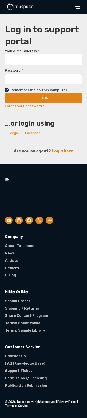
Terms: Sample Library (25, 330)
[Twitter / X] (39, 220)
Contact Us (15, 356)
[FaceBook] (29, 220)
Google (13, 133)
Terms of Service (17, 406)
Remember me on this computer (39, 90)
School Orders (17, 301)
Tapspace (23, 402)
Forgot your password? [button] (24, 106)
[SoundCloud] (49, 220)
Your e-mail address (22, 51)
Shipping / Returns (22, 308)
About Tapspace (19, 246)
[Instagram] (19, 220)
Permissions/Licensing (26, 378)
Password (14, 71)
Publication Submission (26, 385)
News (10, 253)
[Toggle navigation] (77, 7)
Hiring (10, 275)
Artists (11, 260)
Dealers (12, 268)
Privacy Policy (67, 402)
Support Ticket (18, 371)
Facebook (32, 133)
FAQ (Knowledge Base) (25, 363)
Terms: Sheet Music (22, 323)
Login (43, 98)
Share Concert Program (26, 315)
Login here (62, 150)
